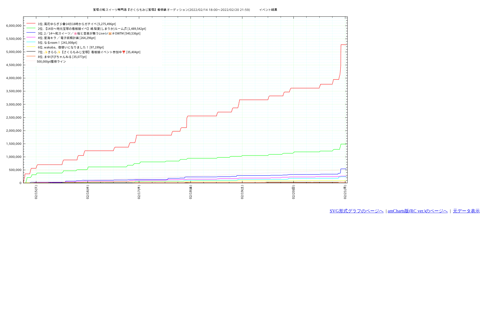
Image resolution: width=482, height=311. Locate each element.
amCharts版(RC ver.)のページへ (418, 211)
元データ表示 (466, 211)
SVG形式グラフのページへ (357, 211)
